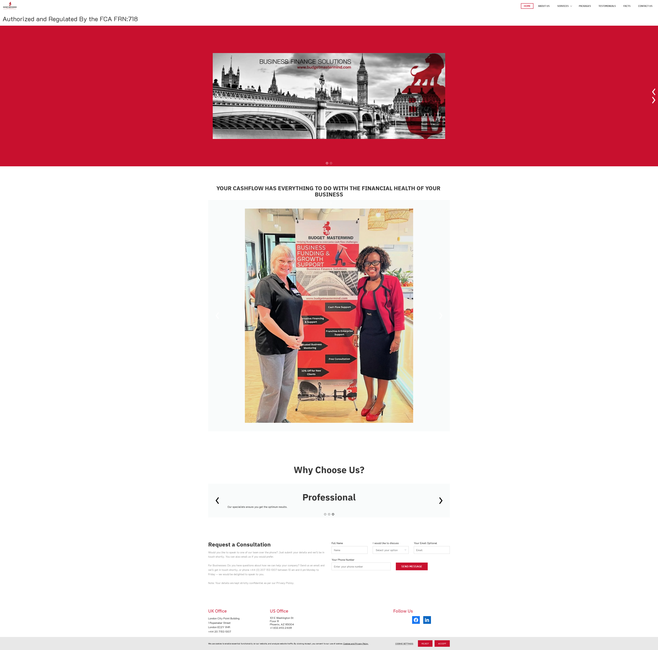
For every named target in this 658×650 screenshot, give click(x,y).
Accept (442, 643)
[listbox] (391, 550)
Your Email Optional (425, 543)
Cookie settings (404, 643)
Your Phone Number (343, 559)
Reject (425, 643)
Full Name (337, 543)
